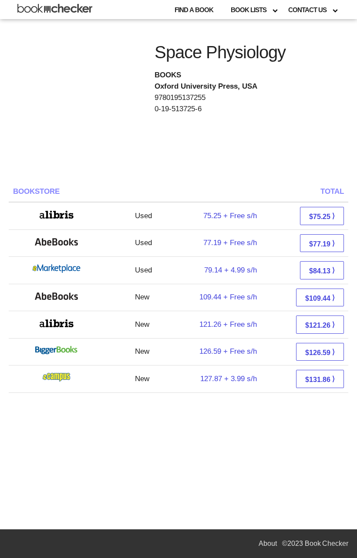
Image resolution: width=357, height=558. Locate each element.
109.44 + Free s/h (228, 297)
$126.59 (320, 352)
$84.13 (322, 270)
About (268, 543)
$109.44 (320, 298)
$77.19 (322, 243)
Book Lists (248, 9)
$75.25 (322, 216)
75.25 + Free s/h (230, 216)
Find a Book (194, 9)
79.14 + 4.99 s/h (230, 270)
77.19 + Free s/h (230, 243)
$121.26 (320, 325)
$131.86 (320, 379)
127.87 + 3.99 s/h (228, 379)
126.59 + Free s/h (228, 351)
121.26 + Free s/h (228, 324)
